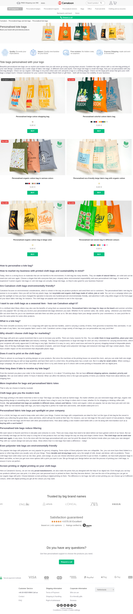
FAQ (20, 600)
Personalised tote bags (40, 21)
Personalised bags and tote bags (20, 21)
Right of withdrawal (53, 600)
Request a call (66, 562)
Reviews (73, 600)
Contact (21, 596)
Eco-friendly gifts (76, 596)
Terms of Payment (52, 592)
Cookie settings (74, 610)
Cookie (64, 610)
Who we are (74, 592)
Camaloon (3, 21)
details (43, 3)
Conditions (57, 610)
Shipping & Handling (53, 596)
